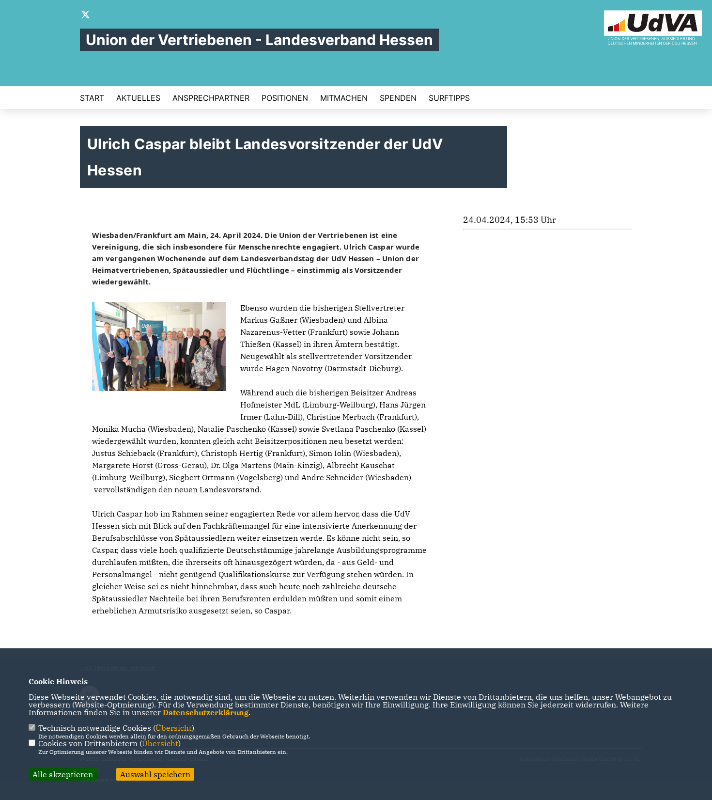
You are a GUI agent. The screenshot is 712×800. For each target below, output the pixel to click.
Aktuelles (138, 98)
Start (92, 98)
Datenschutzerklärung (205, 712)
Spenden (398, 98)
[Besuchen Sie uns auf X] (86, 15)
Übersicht (173, 728)
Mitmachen (344, 98)
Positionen (285, 98)
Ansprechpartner (210, 98)
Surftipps (449, 98)
